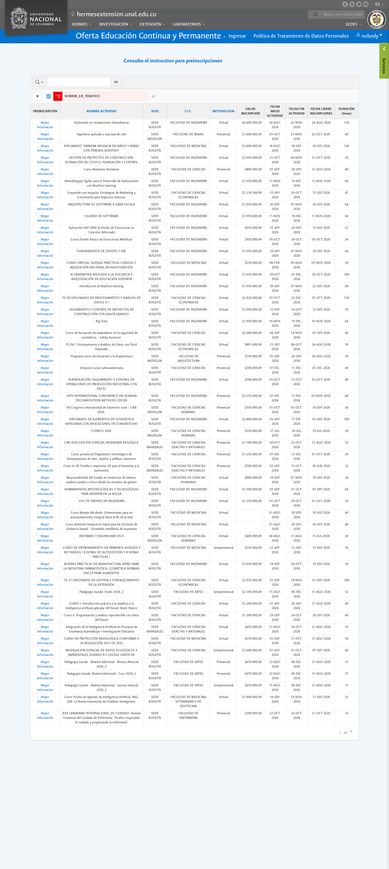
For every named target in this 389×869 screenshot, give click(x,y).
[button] (237, 36)
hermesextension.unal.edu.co (116, 14)
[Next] (351, 731)
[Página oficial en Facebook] (345, 4)
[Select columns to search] (40, 82)
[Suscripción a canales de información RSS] (352, 4)
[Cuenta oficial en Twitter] (359, 4)
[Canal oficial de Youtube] (365, 4)
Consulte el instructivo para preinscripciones (173, 61)
